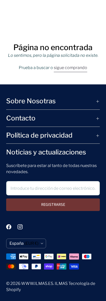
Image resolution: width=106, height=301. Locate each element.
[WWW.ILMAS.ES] (53, 20)
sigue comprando (70, 67)
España (24, 243)
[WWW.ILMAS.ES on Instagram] (23, 226)
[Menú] (9, 21)
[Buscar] (19, 21)
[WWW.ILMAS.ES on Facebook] (11, 226)
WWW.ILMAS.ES (37, 283)
